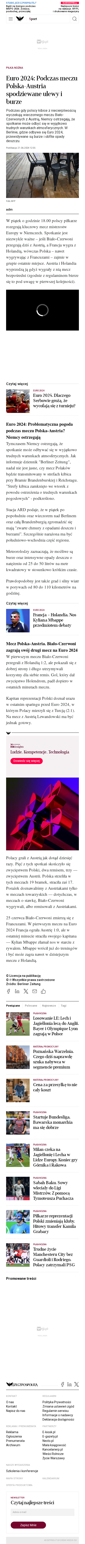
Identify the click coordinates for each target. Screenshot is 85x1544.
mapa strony (14, 1478)
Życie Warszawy (53, 1458)
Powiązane (13, 1005)
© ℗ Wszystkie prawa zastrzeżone (30, 980)
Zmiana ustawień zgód (58, 1406)
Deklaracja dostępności (58, 1419)
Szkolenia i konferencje (22, 1471)
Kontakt (11, 1406)
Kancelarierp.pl (52, 1449)
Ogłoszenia (14, 1436)
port (33, 19)
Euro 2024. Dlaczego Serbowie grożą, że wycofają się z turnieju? (54, 401)
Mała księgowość (54, 1445)
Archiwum (13, 1445)
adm (9, 209)
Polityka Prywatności (56, 1402)
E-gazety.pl (50, 1436)
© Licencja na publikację (23, 975)
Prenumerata (15, 1441)
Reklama (12, 1432)
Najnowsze (49, 1005)
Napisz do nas (15, 1411)
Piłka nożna (14, 67)
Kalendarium (50, 1478)
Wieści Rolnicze (53, 1454)
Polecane (31, 1005)
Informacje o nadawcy (57, 1415)
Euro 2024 (38, 390)
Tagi (63, 1005)
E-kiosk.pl (48, 1432)
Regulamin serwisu (55, 1411)
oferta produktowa (19, 1485)
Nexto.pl (48, 1441)
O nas (10, 1402)
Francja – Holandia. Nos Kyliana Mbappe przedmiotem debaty (54, 620)
